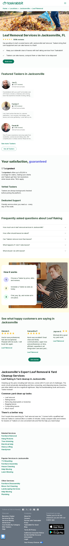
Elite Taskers (6, 527)
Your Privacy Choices (31, 542)
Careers (27, 518)
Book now (8, 61)
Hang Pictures (7, 439)
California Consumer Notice (34, 533)
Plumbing (5, 494)
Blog (25, 527)
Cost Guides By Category (11, 525)
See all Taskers (9, 149)
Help (3, 529)
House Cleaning (8, 466)
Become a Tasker (8, 516)
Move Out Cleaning (9, 486)
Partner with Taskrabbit (32, 520)
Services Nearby (8, 520)
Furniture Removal (9, 436)
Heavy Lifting (7, 447)
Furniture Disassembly (10, 483)
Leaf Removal (6, 348)
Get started (35, 359)
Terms (26, 530)
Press (26, 523)
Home (5, 8)
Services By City (8, 518)
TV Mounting (6, 461)
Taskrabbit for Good (31, 525)
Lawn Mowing (7, 472)
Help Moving (6, 469)
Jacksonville (25, 8)
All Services (6, 523)
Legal (26, 539)
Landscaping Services (10, 489)
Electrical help (7, 444)
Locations (13, 8)
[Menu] (65, 3)
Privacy (33, 530)
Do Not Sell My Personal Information (32, 536)
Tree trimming (7, 441)
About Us (27, 516)
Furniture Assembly (9, 464)
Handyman (6, 449)
